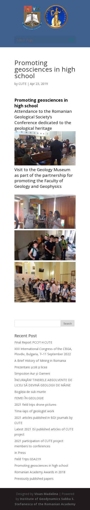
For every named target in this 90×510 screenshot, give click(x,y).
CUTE (22, 84)
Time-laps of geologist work (34, 411)
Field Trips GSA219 (27, 459)
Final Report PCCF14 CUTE (33, 342)
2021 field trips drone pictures (35, 404)
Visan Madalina (46, 494)
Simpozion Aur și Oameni (32, 373)
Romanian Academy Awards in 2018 (39, 472)
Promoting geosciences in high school (41, 465)
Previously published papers (34, 478)
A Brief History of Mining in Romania (40, 361)
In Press (20, 453)
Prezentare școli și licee (30, 367)
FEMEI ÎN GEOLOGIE (29, 398)
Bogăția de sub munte (30, 392)
